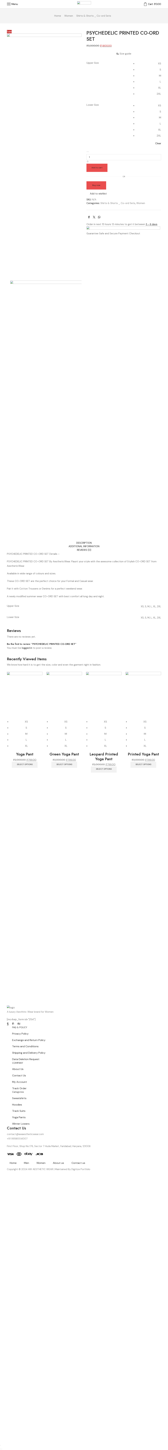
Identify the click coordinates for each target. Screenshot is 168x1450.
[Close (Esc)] (0, 1445)
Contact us (78, 1163)
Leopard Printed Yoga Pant (104, 756)
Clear (158, 143)
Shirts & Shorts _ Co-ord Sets (93, 15)
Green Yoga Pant (64, 754)
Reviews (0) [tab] (84, 550)
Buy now (96, 185)
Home (57, 15)
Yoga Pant (24, 754)
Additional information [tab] (84, 546)
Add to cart (97, 167)
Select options (25, 764)
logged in (27, 648)
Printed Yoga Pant (143, 754)
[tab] (84, 543)
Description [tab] (84, 543)
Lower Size (92, 105)
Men (26, 1163)
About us (58, 1163)
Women (68, 15)
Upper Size (92, 63)
